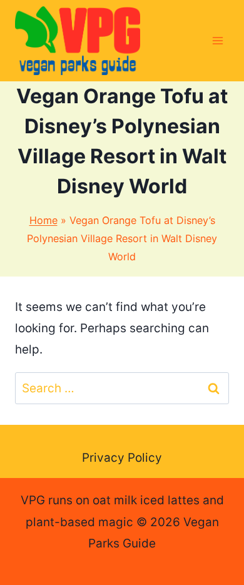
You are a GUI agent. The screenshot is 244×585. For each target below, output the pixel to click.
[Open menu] (217, 40)
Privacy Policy (122, 457)
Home (43, 220)
